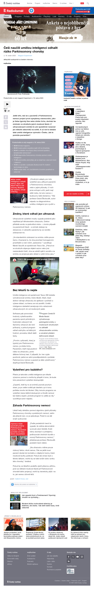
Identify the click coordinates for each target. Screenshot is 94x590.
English (84, 580)
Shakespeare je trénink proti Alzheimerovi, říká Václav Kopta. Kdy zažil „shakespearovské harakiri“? (82, 162)
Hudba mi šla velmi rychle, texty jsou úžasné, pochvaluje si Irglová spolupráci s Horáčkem (82, 148)
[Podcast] (5, 111)
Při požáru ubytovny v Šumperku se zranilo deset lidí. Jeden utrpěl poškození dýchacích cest (57, 535)
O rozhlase (63, 3)
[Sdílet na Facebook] (6, 117)
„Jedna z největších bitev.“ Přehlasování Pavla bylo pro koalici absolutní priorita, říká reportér (81, 116)
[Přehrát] (7, 104)
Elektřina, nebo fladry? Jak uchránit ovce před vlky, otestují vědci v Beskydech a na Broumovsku (82, 236)
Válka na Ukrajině (13, 556)
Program (37, 3)
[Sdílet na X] (6, 122)
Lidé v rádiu (51, 561)
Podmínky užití (75, 580)
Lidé (54, 16)
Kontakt (49, 567)
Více (85, 16)
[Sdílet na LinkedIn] (6, 127)
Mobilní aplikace (32, 564)
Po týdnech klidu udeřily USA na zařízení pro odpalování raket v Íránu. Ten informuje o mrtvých (80, 535)
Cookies (57, 580)
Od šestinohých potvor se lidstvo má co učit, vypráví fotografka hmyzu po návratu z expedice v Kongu (82, 133)
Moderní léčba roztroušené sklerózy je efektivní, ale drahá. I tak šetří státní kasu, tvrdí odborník (40, 506)
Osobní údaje (66, 580)
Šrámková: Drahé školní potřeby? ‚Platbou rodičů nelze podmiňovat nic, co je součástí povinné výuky (35, 535)
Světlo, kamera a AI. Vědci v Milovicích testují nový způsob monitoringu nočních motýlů (82, 221)
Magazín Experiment (25, 56)
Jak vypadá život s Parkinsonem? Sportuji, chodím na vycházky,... (39, 496)
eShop (9, 564)
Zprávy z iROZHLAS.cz (12, 516)
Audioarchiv (36, 16)
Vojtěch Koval (19, 479)
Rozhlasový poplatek (54, 569)
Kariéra (49, 564)
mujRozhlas (46, 3)
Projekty (77, 16)
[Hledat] (87, 3)
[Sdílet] (8, 111)
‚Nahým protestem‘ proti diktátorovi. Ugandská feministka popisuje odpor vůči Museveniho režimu (13, 535)
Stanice (55, 3)
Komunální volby (13, 559)
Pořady (27, 16)
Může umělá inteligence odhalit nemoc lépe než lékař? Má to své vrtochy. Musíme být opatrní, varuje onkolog (18, 186)
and (27, 479)
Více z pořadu (69, 201)
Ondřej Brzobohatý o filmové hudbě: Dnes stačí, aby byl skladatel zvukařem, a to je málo (82, 178)
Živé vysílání (69, 90)
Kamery (61, 16)
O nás (69, 16)
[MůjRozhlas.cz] (7, 63)
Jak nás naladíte (52, 556)
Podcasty (30, 561)
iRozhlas (29, 3)
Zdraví (6, 16)
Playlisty (47, 16)
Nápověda (50, 559)
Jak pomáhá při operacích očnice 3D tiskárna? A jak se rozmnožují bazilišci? (82, 208)
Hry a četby (69, 76)
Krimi (67, 80)
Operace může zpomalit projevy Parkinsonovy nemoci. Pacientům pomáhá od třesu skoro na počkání (18, 429)
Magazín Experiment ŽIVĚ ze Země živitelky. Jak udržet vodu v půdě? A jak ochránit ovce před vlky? (82, 251)
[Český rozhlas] (12, 3)
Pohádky (68, 83)
